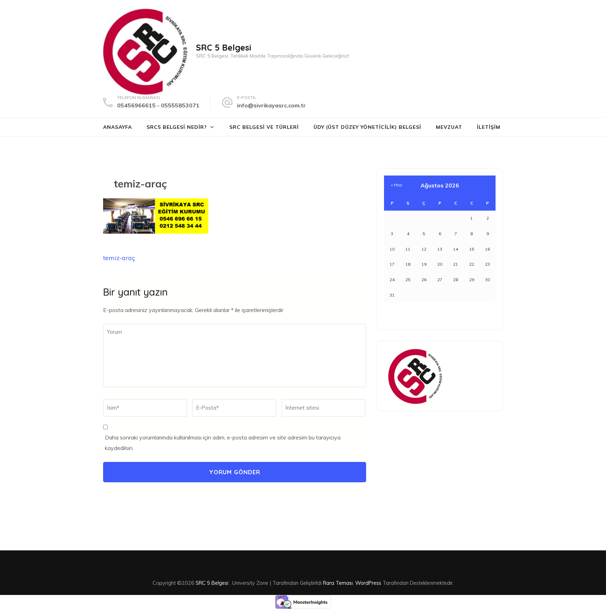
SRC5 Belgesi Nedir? (177, 127)
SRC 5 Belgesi (223, 47)
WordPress (368, 583)
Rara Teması (338, 583)
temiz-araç (119, 258)
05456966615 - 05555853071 (158, 105)
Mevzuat (449, 127)
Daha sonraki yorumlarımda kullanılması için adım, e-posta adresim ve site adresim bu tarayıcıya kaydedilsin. (223, 442)
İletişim (488, 127)
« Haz (396, 184)
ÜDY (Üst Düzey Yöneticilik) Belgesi (367, 127)
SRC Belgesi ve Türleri (264, 127)
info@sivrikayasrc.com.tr (271, 105)
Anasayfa (117, 127)
